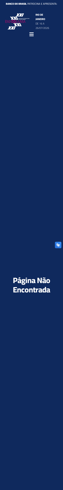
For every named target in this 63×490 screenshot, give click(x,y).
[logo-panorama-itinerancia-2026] (17, 14)
